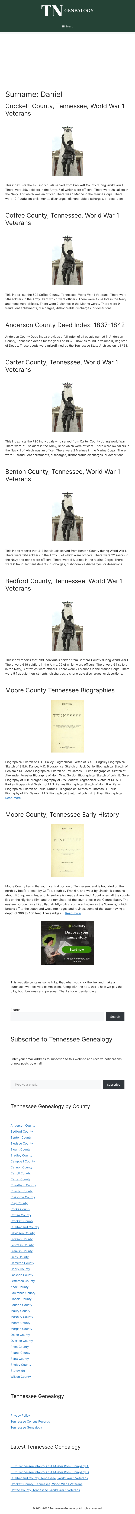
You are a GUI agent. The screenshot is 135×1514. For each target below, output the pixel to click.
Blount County (20, 1149)
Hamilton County (22, 1263)
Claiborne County (23, 1197)
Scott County (20, 1358)
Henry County (20, 1269)
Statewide (18, 1370)
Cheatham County (23, 1185)
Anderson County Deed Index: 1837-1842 (65, 325)
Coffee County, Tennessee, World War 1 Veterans (45, 1490)
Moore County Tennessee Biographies (60, 690)
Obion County (20, 1335)
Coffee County (21, 1215)
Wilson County (21, 1376)
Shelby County (21, 1364)
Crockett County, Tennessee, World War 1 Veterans (46, 1484)
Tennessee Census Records (30, 1421)
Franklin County (22, 1251)
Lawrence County (23, 1293)
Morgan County (21, 1329)
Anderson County (23, 1125)
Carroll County (21, 1173)
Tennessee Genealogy (26, 1427)
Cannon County (21, 1167)
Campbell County (23, 1161)
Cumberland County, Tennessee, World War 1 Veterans (49, 1478)
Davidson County (23, 1233)
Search (15, 1010)
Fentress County (22, 1245)
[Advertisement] (67, 58)
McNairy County (22, 1317)
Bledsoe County (22, 1143)
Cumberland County (25, 1227)
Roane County (20, 1352)
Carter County (20, 1179)
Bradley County (21, 1155)
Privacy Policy (20, 1415)
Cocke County (20, 1209)
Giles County (20, 1257)
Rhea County (20, 1347)
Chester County (22, 1191)
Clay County (19, 1203)
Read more (13, 798)
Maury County (20, 1311)
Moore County (20, 1323)
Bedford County (22, 1131)
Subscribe (113, 1084)
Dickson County (22, 1239)
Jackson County (22, 1275)
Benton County (21, 1137)
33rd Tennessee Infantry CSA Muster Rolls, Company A (50, 1466)
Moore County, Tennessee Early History (62, 814)
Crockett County (22, 1221)
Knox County (19, 1287)
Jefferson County (23, 1281)
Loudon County (21, 1305)
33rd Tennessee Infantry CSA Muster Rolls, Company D (50, 1472)
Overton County (22, 1341)
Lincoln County (21, 1299)
